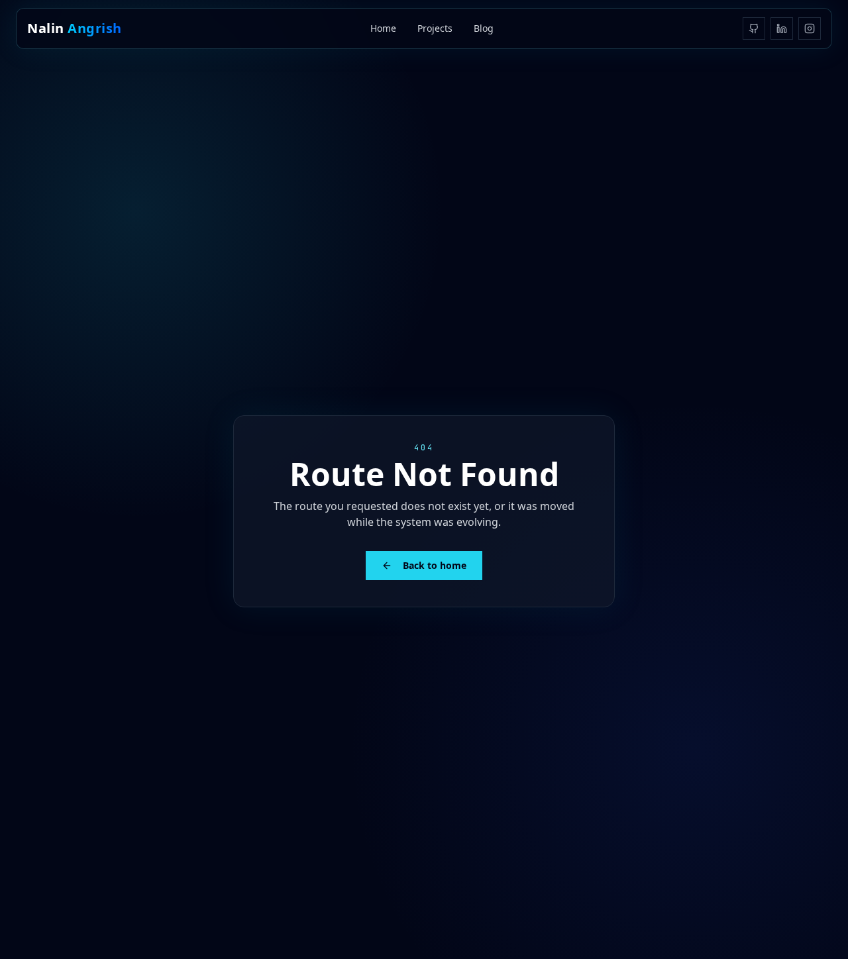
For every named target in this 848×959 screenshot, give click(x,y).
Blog (484, 28)
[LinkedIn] (781, 28)
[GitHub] (754, 28)
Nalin (74, 28)
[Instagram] (809, 28)
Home (383, 28)
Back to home (434, 565)
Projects (434, 28)
